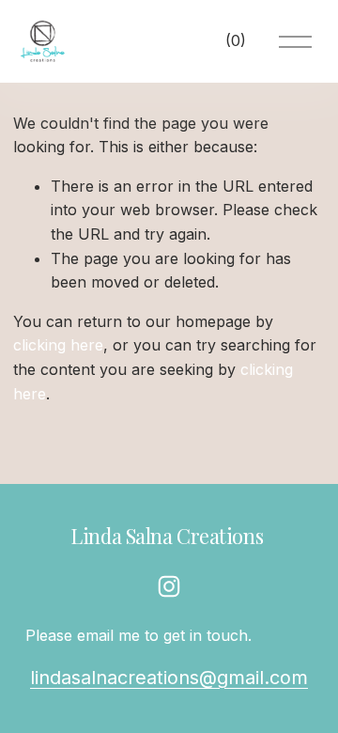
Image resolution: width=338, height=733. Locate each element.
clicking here (58, 344)
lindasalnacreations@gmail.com (169, 677)
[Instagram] (169, 586)
